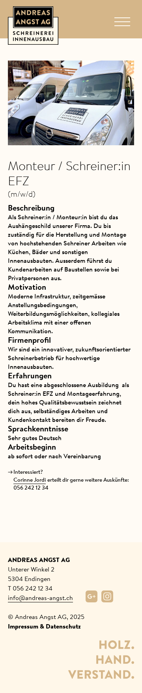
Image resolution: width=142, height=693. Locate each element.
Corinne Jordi (29, 480)
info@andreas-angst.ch (40, 597)
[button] (122, 22)
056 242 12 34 (31, 488)
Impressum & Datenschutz (44, 626)
